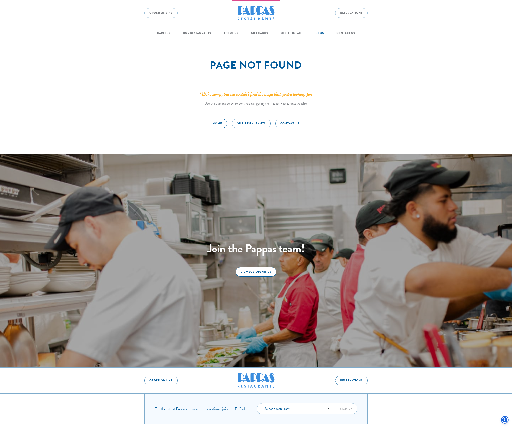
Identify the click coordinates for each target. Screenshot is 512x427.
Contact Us (345, 33)
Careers (163, 33)
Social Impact (292, 33)
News (319, 33)
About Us (231, 33)
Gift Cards (259, 33)
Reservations (351, 13)
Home (217, 123)
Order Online (161, 13)
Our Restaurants (197, 33)
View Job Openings (256, 272)
